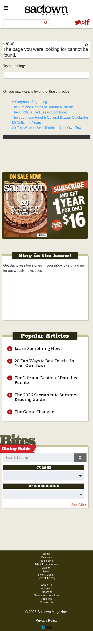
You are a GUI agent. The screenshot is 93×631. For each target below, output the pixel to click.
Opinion (46, 567)
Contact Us (46, 602)
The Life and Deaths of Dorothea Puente (43, 107)
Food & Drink (46, 560)
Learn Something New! (38, 348)
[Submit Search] (46, 22)
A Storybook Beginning (29, 102)
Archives (47, 598)
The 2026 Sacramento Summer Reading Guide (46, 397)
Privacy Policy (47, 620)
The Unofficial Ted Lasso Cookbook (39, 112)
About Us (46, 585)
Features (46, 557)
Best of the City (46, 578)
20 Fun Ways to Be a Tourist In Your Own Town (47, 128)
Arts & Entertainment (47, 564)
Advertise (46, 588)
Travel (46, 571)
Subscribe (47, 592)
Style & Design (46, 574)
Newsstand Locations (46, 595)
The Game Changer (34, 411)
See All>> (79, 505)
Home (46, 553)
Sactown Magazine (46, 8)
